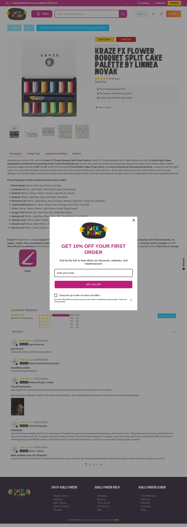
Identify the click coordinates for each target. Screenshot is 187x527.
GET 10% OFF (93, 284)
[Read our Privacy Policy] (131, 300)
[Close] (133, 220)
